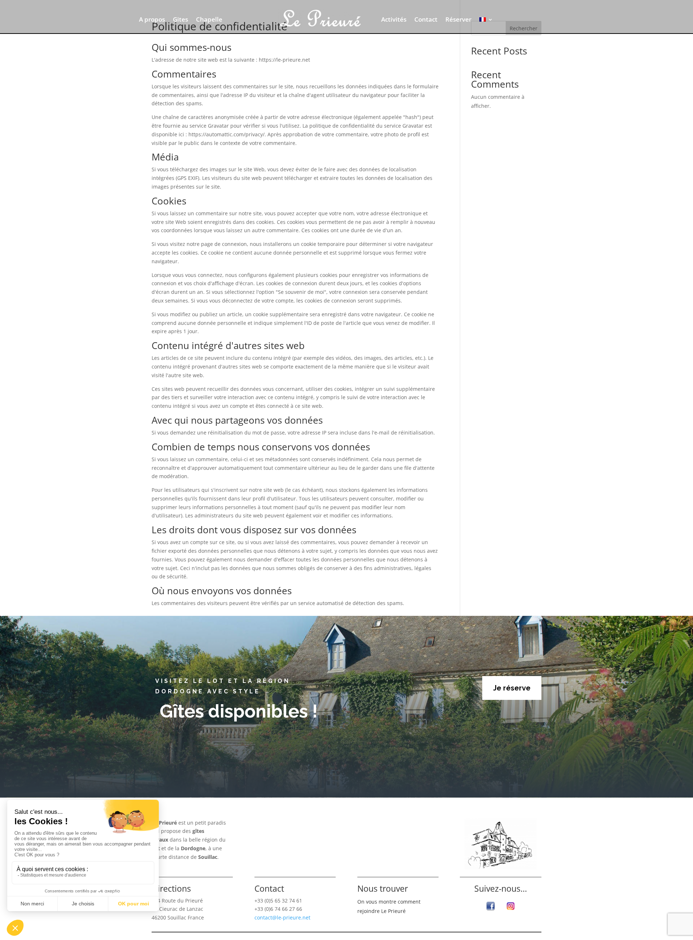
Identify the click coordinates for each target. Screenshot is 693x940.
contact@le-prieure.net (282, 917)
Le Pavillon (373, 857)
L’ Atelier (370, 846)
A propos (152, 20)
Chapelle (209, 20)
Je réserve (512, 688)
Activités (393, 20)
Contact (425, 20)
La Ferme (370, 835)
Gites (180, 20)
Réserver (458, 20)
